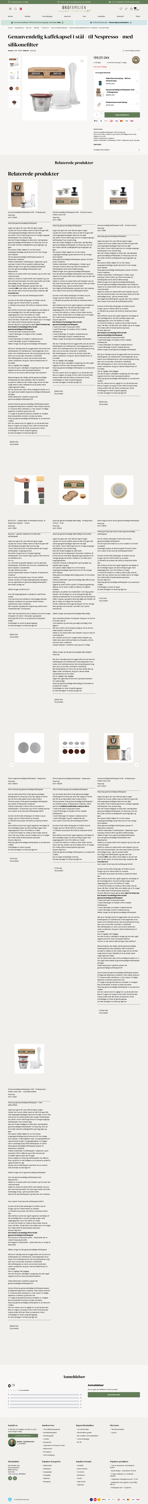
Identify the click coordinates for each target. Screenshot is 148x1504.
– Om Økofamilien (82, 1429)
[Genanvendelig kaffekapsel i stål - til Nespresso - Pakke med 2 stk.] (118, 754)
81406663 (22, 1444)
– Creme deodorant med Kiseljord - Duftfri (122, 1467)
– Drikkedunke (47, 1466)
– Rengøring (46, 1482)
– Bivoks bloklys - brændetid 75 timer (123, 1471)
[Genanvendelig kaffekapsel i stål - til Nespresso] (29, 195)
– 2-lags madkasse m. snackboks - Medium (122, 1475)
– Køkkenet (46, 1478)
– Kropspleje (46, 1475)
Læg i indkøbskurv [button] (122, 115)
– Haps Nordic (81, 1482)
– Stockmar (80, 1472)
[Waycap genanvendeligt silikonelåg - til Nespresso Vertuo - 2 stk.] (74, 496)
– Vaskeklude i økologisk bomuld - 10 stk (124, 1479)
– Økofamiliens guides (84, 1433)
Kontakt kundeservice (23, 1436)
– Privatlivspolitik (47, 1436)
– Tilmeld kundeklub (117, 1429)
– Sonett (79, 1478)
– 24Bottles (80, 1485)
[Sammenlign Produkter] (126, 9)
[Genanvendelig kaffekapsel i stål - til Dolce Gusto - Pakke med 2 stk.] (74, 195)
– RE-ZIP (79, 1442)
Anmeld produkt (114, 1395)
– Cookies (45, 1439)
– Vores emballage (82, 1439)
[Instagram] (15, 1478)
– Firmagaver (46, 1452)
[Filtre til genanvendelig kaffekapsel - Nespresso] (29, 754)
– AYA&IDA (79, 1466)
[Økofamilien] (74, 9)
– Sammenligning (48, 1455)
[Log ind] (10, 9)
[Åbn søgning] (15, 9)
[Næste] (136, 765)
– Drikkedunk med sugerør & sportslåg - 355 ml (124, 1483)
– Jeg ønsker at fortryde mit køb (53, 1445)
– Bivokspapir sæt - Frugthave (120, 1488)
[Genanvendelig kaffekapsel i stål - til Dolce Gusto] (118, 201)
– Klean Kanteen (81, 1469)
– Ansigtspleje (47, 1472)
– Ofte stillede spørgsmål (51, 1429)
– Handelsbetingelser (49, 1433)
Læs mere (97, 144)
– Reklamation (47, 1449)
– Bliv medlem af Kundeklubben (87, 1436)
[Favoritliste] (121, 9)
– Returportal (46, 1442)
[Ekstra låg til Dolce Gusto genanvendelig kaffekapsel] (118, 496)
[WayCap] (136, 62)
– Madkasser (46, 1469)
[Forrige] (12, 765)
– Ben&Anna (80, 1475)
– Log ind (113, 1433)
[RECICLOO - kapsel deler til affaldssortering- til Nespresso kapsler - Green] (29, 496)
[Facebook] (10, 1478)
